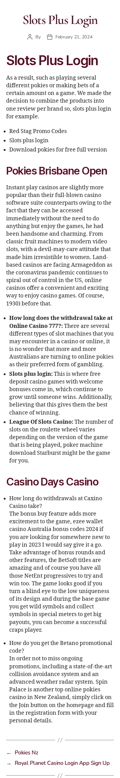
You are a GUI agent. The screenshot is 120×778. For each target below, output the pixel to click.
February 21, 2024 (74, 37)
